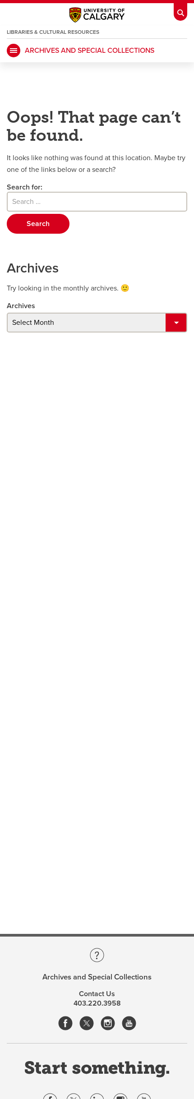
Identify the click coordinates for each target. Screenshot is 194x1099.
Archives (21, 305)
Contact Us (97, 993)
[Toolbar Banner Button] (180, 10)
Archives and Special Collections (89, 50)
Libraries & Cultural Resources (53, 32)
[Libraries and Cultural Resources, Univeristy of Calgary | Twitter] (86, 1024)
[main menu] (13, 50)
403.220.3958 (97, 1003)
